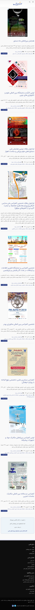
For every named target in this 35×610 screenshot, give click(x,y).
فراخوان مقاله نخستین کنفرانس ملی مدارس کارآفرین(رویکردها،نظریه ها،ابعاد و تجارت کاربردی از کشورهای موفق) (18, 206)
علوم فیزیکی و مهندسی (17, 106)
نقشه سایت (22, 606)
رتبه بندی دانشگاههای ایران (29, 576)
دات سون (30, 602)
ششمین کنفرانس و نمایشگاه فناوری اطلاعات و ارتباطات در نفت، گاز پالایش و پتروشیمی (17, 269)
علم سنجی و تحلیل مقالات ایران (28, 580)
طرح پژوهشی (31, 553)
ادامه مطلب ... (4, 53)
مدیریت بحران (31, 593)
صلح (33, 551)
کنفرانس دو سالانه (11, 509)
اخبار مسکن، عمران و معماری (28, 582)
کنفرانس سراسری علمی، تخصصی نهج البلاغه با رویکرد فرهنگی (17, 381)
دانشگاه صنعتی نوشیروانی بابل (11, 108)
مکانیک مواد (7, 453)
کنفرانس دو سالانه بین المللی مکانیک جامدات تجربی (20, 495)
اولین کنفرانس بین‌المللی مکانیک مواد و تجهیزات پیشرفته (19, 439)
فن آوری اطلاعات (21, 229)
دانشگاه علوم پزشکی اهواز (20, 164)
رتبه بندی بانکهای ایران (30, 589)
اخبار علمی (32, 561)
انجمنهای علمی (31, 578)
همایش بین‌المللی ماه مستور (23, 41)
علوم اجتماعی (19, 52)
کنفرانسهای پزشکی (30, 566)
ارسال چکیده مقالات (29, 54)
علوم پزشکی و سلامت (18, 162)
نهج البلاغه (29, 397)
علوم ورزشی (12, 164)
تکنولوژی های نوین (21, 108)
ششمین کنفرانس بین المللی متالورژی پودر (18, 324)
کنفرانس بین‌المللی (13, 453)
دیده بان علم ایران (31, 563)
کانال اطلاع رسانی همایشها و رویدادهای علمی (17, 531)
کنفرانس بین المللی (7, 339)
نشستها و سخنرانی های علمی (28, 568)
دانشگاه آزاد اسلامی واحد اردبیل (13, 395)
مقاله (33, 547)
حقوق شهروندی (22, 395)
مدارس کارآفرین (15, 229)
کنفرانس (23, 285)
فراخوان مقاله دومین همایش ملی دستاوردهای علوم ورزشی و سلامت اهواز (19, 150)
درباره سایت (32, 606)
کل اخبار (17, 606)
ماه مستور (14, 54)
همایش (32, 564)
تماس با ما (27, 606)
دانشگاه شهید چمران (21, 453)
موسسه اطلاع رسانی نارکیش (16, 285)
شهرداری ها (32, 591)
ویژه (16, 52)
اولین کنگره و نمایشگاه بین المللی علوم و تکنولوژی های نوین (19, 94)
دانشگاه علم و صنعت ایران (20, 509)
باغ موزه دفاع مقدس (21, 54)
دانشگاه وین (14, 339)
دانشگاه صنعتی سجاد (21, 339)
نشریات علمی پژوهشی (30, 549)
